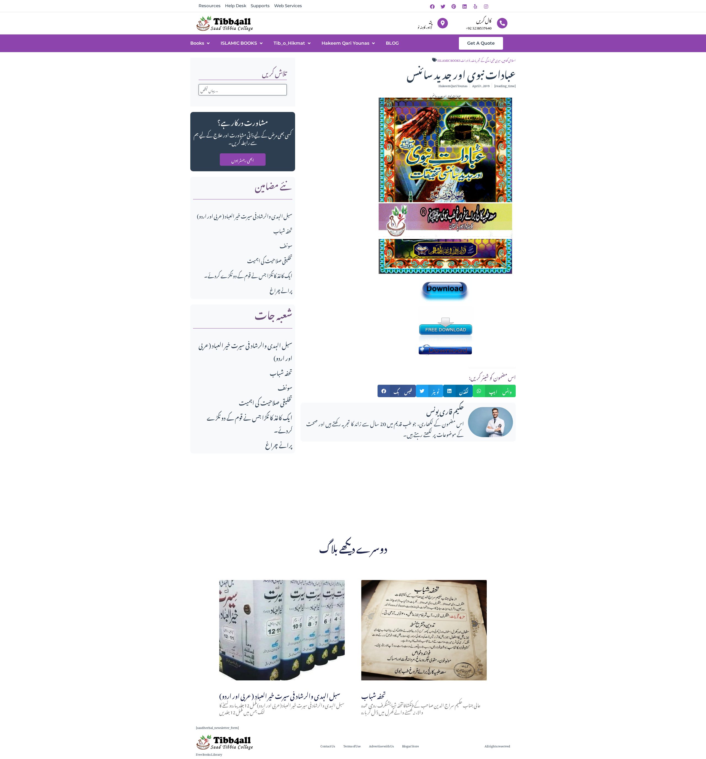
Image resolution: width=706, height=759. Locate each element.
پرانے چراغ (281, 290)
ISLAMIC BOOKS (239, 43)
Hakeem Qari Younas (345, 43)
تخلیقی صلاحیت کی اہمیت (269, 260)
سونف (286, 245)
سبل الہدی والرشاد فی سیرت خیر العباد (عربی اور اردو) (244, 215)
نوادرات (465, 60)
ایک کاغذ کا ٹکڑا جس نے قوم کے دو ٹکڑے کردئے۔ (248, 275)
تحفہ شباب (282, 230)
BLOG (392, 43)
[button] (397, 391)
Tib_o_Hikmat (289, 43)
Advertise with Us (381, 745)
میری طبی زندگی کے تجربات (486, 60)
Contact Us (327, 745)
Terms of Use (352, 745)
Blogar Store (410, 745)
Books (197, 43)
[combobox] (243, 89)
